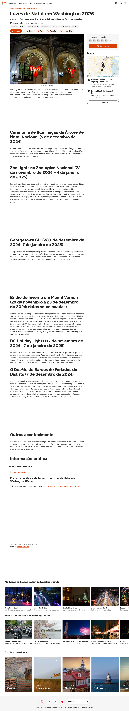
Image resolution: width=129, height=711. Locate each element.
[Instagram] (42, 701)
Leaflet (100, 76)
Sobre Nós (39, 707)
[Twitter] (55, 701)
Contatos (48, 707)
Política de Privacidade (71, 707)
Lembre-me (104, 46)
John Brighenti (48, 85)
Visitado (30, 31)
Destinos (12, 3)
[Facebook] (48, 701)
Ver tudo (18, 80)
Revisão (53, 31)
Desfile (74, 27)
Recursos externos (22, 466)
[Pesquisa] (116, 3)
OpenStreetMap (108, 76)
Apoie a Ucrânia (57, 707)
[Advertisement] (47, 113)
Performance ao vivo (48, 27)
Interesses (23, 3)
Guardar (17, 31)
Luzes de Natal (32, 27)
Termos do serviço (87, 707)
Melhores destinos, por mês (41, 3)
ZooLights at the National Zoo (61, 486)
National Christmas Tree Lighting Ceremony (29, 486)
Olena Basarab (23, 547)
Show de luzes (64, 27)
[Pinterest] (62, 701)
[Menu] (123, 3)
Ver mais (105, 102)
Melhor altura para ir (25, 8)
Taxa (41, 31)
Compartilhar (67, 31)
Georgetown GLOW (84, 486)
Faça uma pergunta (18, 472)
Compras (14, 27)
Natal (22, 27)
